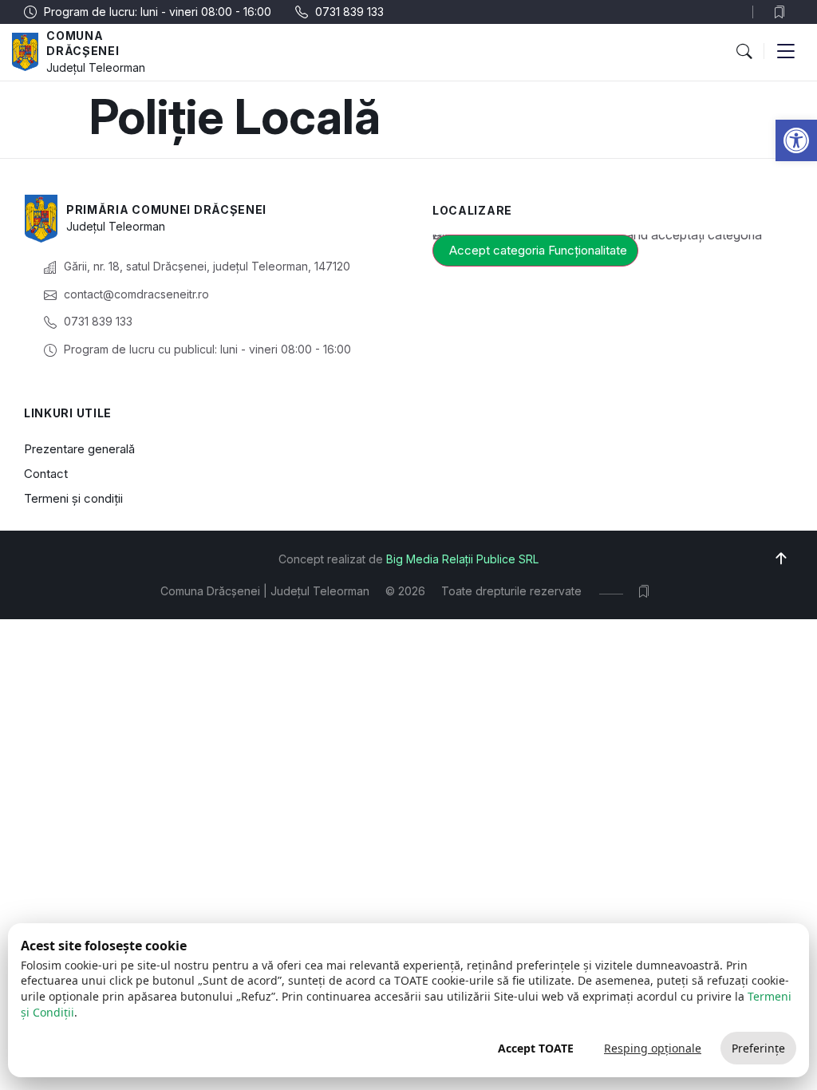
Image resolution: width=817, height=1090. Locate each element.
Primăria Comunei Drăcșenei (166, 209)
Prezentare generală (79, 448)
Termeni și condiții (73, 498)
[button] (796, 140)
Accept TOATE (536, 1048)
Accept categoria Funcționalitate (538, 250)
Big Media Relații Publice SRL (462, 559)
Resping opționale (652, 1048)
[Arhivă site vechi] (783, 12)
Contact (46, 473)
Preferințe (758, 1048)
